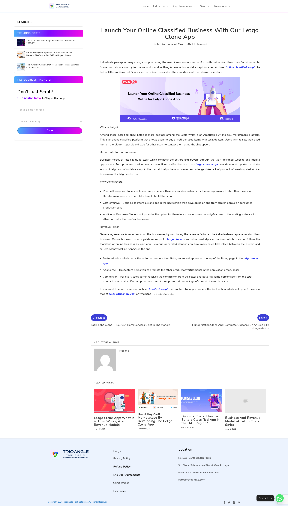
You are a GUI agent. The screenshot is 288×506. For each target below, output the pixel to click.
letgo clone (174, 239)
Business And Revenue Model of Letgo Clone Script (242, 421)
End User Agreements (126, 475)
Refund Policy (121, 466)
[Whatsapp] (280, 498)
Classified (201, 44)
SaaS (203, 6)
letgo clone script (207, 164)
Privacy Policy (121, 458)
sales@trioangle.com (122, 294)
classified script (158, 289)
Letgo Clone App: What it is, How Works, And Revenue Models (114, 421)
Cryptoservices (182, 6)
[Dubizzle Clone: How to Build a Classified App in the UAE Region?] (201, 400)
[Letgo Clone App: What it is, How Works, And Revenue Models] (114, 401)
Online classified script (240, 67)
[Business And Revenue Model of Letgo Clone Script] (245, 401)
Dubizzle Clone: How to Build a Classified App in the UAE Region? (200, 419)
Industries (159, 6)
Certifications (121, 483)
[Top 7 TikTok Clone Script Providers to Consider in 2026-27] (21, 42)
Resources (220, 6)
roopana (171, 44)
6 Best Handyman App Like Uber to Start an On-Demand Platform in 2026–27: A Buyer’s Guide (49, 54)
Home (145, 6)
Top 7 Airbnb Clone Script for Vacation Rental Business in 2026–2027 (52, 66)
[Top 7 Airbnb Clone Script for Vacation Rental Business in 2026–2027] (21, 67)
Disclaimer (119, 491)
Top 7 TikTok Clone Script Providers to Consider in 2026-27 (50, 42)
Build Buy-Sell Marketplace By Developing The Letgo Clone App (155, 419)
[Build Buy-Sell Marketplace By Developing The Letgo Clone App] (158, 399)
